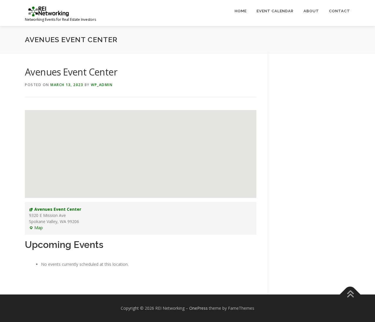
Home (241, 11)
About (311, 11)
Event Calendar (275, 11)
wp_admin (101, 84)
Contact (339, 11)
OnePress (198, 308)
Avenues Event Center (57, 209)
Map (36, 228)
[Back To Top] (350, 294)
